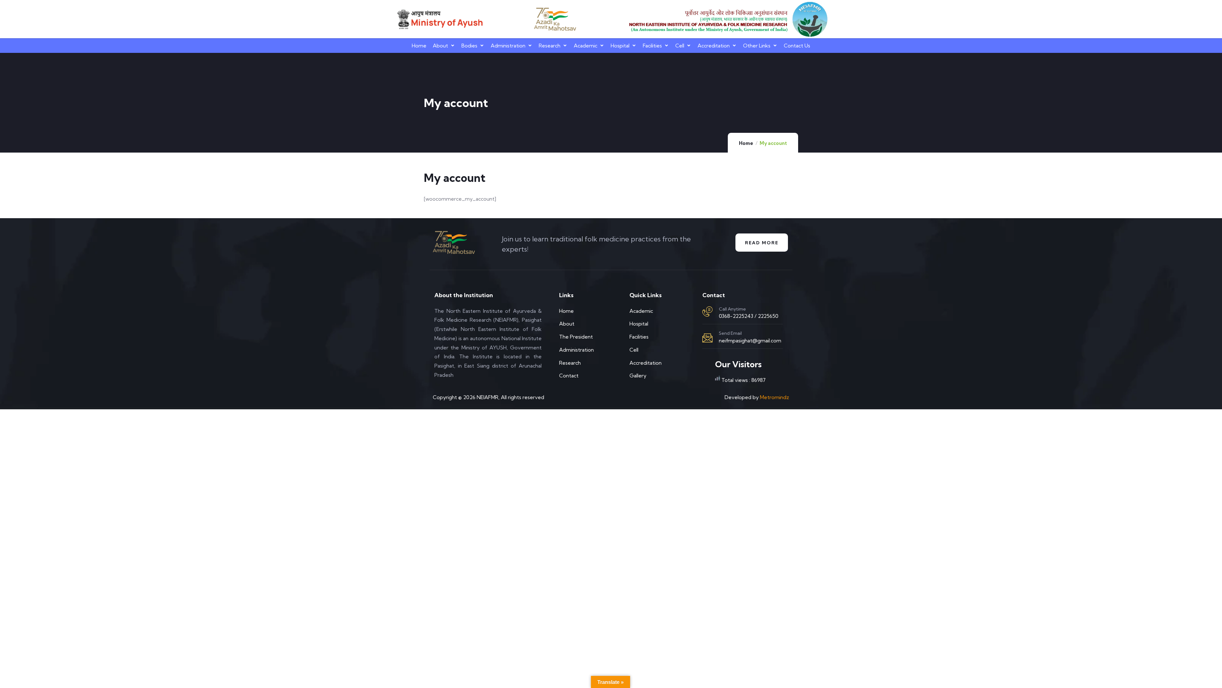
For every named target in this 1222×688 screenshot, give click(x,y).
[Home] (439, 19)
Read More (761, 243)
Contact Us (797, 45)
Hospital (620, 45)
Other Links (756, 45)
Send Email (730, 333)
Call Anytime (732, 309)
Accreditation (714, 45)
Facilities (652, 45)
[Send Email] (707, 338)
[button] (444, 45)
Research (549, 45)
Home (419, 45)
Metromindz (774, 397)
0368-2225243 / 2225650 (748, 316)
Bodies (469, 45)
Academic (585, 45)
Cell (679, 45)
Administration (508, 45)
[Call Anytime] (707, 311)
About (440, 45)
